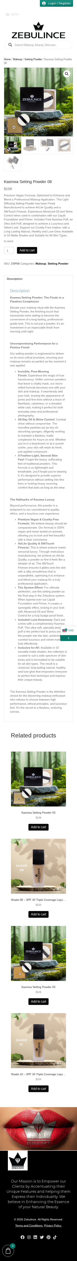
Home (7, 59)
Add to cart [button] (38, 827)
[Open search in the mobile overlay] (38, 45)
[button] (66, 73)
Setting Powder (33, 59)
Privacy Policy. (53, 1225)
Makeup (17, 59)
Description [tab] (15, 278)
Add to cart (27, 250)
